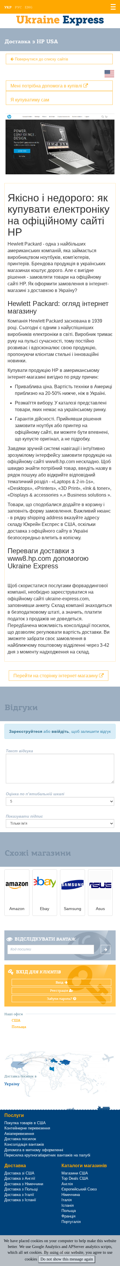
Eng (28, 7)
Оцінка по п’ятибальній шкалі (35, 794)
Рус (18, 7)
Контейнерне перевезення (27, 1128)
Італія (66, 1200)
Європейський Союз (79, 1189)
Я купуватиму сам (29, 99)
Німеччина (70, 1194)
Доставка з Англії (19, 1178)
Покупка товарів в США (25, 1123)
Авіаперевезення (19, 1133)
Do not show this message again (66, 1259)
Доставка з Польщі (21, 1189)
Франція (68, 1216)
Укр (8, 7)
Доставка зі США (19, 1173)
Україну (12, 1083)
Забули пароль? (60, 998)
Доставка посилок (20, 1139)
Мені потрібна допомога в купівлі (46, 85)
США (16, 1020)
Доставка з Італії (19, 1194)
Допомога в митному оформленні (33, 1150)
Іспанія (67, 1205)
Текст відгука (19, 751)
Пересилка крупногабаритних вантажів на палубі (47, 1155)
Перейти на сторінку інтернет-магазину (56, 675)
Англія (67, 1184)
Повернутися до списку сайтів (41, 59)
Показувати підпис (24, 816)
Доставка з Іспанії (20, 1200)
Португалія (71, 1222)
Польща (19, 1026)
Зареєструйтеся (25, 731)
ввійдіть (60, 731)
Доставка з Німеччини (23, 1184)
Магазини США (74, 1173)
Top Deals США (74, 1178)
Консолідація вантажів (24, 1144)
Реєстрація (59, 990)
